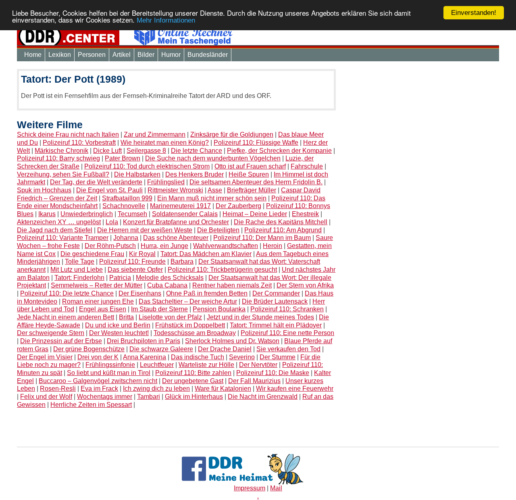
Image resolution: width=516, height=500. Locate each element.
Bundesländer (207, 54)
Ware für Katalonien (223, 388)
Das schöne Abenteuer (175, 237)
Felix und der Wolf (46, 396)
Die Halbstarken (137, 174)
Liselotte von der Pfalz (170, 317)
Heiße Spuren (249, 174)
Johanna (125, 237)
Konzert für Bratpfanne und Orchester (176, 222)
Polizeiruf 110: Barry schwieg (58, 158)
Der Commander (276, 293)
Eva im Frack (99, 388)
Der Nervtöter (258, 364)
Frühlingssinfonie (110, 364)
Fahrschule (307, 166)
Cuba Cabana (167, 285)
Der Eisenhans (140, 293)
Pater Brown (122, 158)
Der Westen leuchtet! (119, 332)
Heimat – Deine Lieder (255, 213)
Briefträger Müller (251, 190)
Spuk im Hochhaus (44, 190)
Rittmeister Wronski (175, 190)
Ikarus (47, 213)
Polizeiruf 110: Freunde (132, 261)
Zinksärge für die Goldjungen (231, 134)
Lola (112, 222)
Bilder (145, 54)
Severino (242, 357)
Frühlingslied (166, 182)
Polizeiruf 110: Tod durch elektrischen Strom (147, 166)
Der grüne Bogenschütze (89, 349)
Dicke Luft (107, 150)
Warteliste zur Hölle (206, 364)
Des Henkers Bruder (194, 174)
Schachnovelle (123, 205)
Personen (92, 54)
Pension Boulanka (219, 309)
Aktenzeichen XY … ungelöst (59, 222)
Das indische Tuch (197, 357)
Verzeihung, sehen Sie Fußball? (63, 174)
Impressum (249, 488)
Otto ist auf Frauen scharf (250, 166)
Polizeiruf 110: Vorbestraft (79, 142)
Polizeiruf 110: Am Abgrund (283, 230)
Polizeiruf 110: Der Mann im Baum (262, 237)
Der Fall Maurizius (254, 380)
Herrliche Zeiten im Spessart (91, 404)
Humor (171, 54)
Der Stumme (277, 357)
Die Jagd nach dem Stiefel (54, 230)
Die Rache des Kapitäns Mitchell (280, 222)
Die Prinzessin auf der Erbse (61, 341)
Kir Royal (142, 253)
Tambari (148, 396)
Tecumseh (132, 213)
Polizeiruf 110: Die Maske (272, 372)
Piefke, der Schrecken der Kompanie (279, 150)
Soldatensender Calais (185, 213)
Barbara (182, 261)
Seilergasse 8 (146, 150)
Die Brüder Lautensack (275, 301)
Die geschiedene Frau (92, 253)
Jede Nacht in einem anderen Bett (65, 317)
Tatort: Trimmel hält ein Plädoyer (276, 325)
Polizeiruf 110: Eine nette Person (287, 332)
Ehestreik (305, 213)
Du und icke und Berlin (117, 325)
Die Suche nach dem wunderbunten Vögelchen (213, 158)
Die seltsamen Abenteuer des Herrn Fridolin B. (255, 182)
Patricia (120, 277)
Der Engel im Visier (45, 357)
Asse (215, 190)
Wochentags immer (104, 396)
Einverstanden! (473, 13)
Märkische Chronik (61, 150)
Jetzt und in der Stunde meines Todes (260, 317)
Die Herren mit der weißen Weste (144, 230)
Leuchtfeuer (157, 364)
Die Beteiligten (218, 230)
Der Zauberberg (238, 205)
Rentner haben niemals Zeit (232, 285)
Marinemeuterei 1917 (180, 205)
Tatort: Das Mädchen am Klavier (206, 253)
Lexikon (59, 54)
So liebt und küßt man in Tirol (108, 372)
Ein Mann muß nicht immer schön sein (211, 198)
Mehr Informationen (166, 21)
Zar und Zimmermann (154, 134)
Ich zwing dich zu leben (156, 388)
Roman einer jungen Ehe (98, 301)
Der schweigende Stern (50, 332)
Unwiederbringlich (86, 213)
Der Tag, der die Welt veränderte (96, 182)
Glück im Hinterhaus (194, 396)
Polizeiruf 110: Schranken (287, 309)
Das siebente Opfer (135, 269)
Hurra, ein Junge (164, 245)
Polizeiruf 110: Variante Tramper (62, 237)
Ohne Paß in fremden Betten (207, 293)
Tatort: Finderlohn (79, 277)
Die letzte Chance (196, 150)
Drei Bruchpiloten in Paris (143, 341)
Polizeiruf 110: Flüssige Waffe (256, 142)
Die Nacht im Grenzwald (263, 396)
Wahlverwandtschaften (225, 245)
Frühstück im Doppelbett (190, 325)
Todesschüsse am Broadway (195, 332)
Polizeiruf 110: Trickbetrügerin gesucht (222, 269)
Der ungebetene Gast (192, 380)
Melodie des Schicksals (170, 277)
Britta (126, 317)
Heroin (272, 245)
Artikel (121, 54)
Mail (276, 488)
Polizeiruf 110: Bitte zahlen (193, 372)
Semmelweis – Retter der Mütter (96, 285)
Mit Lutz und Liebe (76, 269)
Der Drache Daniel (225, 349)
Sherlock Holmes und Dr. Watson (232, 341)
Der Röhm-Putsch (110, 245)
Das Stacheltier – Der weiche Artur (188, 301)
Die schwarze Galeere (161, 349)
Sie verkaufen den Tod (288, 349)
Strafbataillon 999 (127, 198)
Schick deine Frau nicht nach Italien (68, 134)
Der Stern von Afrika (305, 285)
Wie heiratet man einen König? (165, 142)
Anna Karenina (144, 357)
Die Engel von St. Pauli (109, 190)
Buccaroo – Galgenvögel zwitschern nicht (98, 380)
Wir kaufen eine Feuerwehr (294, 388)
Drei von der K (98, 357)
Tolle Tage (79, 261)
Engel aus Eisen (102, 309)
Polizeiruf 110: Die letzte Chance (67, 293)
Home (33, 54)
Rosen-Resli (58, 388)
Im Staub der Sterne (159, 309)
